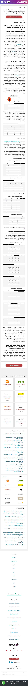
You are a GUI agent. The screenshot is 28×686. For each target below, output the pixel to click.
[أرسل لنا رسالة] (3, 683)
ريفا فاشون (21, 411)
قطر (14, 576)
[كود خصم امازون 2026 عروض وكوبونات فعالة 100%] (7, 498)
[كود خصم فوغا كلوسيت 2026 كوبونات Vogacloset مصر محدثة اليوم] (7, 503)
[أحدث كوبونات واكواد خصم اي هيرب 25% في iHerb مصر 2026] (20, 381)
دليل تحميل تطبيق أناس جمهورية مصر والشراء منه (13, 520)
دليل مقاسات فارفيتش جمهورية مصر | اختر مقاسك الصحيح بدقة (13, 538)
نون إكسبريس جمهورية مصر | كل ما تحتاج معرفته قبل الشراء (13, 529)
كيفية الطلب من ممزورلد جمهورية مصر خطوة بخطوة (13, 532)
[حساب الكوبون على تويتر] (17, 651)
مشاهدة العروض (14, 17)
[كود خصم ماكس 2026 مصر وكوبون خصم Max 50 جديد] (20, 498)
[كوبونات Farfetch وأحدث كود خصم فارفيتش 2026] (7, 419)
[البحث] (5, 2)
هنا (24, 229)
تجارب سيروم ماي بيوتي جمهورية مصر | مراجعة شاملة (14, 545)
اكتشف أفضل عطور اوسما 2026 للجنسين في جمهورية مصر (14, 526)
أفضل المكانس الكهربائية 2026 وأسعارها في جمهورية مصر (14, 465)
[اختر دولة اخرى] (8, 2)
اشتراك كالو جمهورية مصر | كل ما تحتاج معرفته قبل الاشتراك (13, 513)
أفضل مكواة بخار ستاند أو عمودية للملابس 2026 (14, 468)
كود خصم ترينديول (14, 629)
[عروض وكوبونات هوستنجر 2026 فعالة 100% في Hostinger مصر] (7, 394)
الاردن (14, 583)
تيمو (7, 388)
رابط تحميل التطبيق (14, 659)
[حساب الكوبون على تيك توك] (10, 651)
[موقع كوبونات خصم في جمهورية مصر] (24, 7)
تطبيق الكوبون (14, 655)
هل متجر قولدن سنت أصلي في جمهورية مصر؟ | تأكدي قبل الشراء (14, 517)
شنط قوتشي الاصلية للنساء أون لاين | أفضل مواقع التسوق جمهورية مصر (13, 444)
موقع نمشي (13, 51)
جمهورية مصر (14, 579)
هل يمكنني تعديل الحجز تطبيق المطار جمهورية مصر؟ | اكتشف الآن (13, 535)
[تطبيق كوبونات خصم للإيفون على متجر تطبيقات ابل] (9, 662)
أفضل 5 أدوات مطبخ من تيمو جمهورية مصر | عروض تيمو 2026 (13, 434)
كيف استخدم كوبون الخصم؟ (14, 625)
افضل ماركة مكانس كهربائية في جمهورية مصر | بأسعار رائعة (14, 462)
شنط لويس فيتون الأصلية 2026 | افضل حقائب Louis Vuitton (13, 448)
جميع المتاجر (20, 7)
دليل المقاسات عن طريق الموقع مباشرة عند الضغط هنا (14, 142)
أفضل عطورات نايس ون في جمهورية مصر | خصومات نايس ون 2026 (13, 455)
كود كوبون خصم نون (14, 632)
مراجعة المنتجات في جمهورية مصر (14, 636)
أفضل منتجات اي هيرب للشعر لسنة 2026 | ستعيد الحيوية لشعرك (14, 451)
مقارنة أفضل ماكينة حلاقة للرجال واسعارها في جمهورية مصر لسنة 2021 (14, 471)
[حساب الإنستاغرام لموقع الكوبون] (21, 651)
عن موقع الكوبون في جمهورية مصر (14, 618)
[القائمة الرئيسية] (2, 2)
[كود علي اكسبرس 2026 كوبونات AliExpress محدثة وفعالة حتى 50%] (7, 406)
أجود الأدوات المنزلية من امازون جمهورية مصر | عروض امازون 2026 (14, 438)
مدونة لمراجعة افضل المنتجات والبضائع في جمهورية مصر (13, 9)
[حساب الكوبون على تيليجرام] (6, 651)
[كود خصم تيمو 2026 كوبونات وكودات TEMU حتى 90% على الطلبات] (7, 381)
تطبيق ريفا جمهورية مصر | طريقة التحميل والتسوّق (13, 511)
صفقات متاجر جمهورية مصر (14, 607)
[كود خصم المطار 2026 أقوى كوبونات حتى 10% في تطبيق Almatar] (20, 503)
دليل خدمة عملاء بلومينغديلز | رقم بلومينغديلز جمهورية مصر (14, 541)
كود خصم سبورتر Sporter (14, 639)
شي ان (21, 425)
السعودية (14, 557)
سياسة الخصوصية (14, 621)
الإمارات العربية (14, 561)
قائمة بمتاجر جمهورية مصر (14, 603)
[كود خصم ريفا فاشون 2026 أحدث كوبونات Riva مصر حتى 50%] (20, 406)
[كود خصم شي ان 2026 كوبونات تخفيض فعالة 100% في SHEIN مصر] (20, 419)
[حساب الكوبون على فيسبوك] (14, 651)
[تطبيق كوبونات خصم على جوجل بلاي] (12, 662)
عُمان (14, 572)
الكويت (14, 565)
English (13, 2)
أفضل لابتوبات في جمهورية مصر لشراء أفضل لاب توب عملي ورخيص (13, 458)
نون (20, 399)
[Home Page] (22, 2)
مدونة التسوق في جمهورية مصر (14, 610)
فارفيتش (7, 424)
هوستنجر (7, 400)
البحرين (14, 568)
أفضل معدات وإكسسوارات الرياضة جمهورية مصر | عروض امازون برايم (14, 441)
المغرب (14, 586)
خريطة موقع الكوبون (14, 614)
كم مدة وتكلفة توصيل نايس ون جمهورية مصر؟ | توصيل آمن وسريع (14, 522)
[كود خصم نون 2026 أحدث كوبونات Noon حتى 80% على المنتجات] (20, 394)
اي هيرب (20, 386)
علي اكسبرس (7, 411)
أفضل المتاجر (22, 477)
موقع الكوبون (18, 44)
